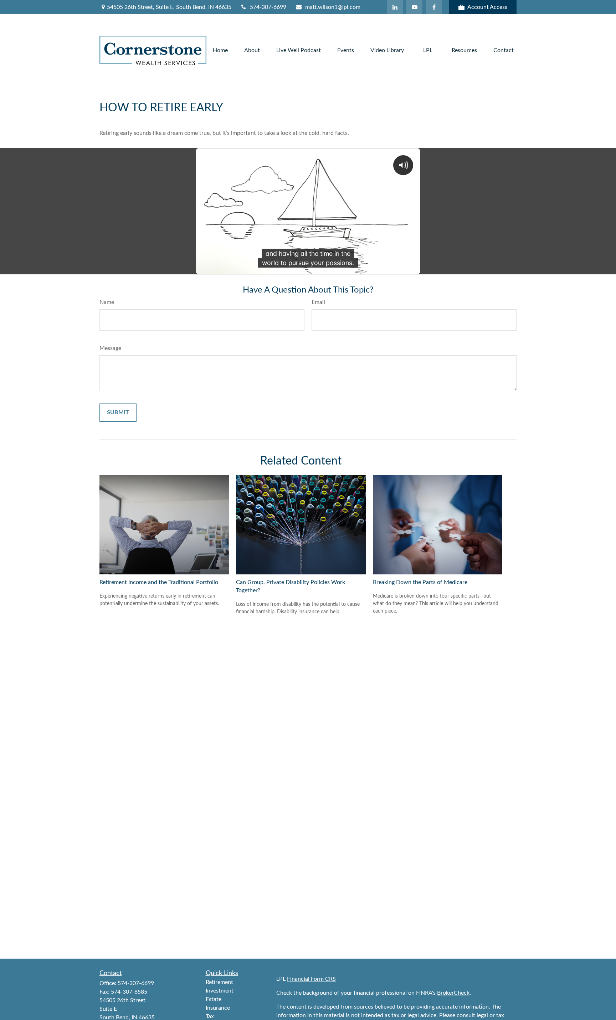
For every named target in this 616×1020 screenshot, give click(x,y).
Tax (210, 1016)
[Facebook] (434, 7)
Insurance (218, 1008)
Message (110, 348)
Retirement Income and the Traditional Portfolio (158, 582)
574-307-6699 (268, 7)
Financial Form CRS (311, 979)
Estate (213, 999)
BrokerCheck (453, 993)
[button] (220, 50)
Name (106, 302)
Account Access (487, 7)
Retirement (219, 982)
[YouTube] (414, 7)
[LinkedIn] (395, 7)
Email (318, 302)
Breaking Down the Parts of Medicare (420, 582)
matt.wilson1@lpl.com (332, 7)
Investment (219, 991)
